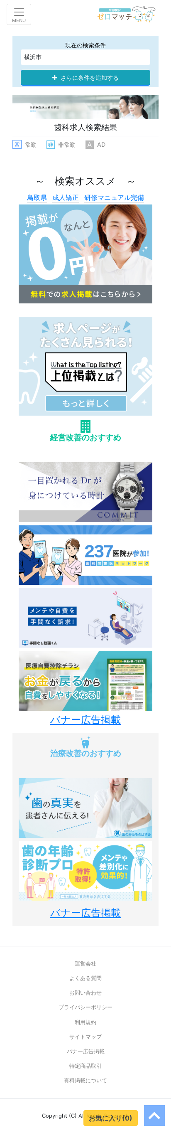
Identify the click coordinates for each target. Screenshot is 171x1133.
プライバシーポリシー (85, 1007)
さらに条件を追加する (90, 77)
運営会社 (85, 964)
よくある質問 (85, 978)
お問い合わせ (85, 993)
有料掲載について (85, 1080)
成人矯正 (65, 197)
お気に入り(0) (110, 1118)
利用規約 (85, 1022)
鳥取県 (37, 197)
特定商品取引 (85, 1066)
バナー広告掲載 (86, 1051)
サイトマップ (85, 1037)
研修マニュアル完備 (114, 197)
